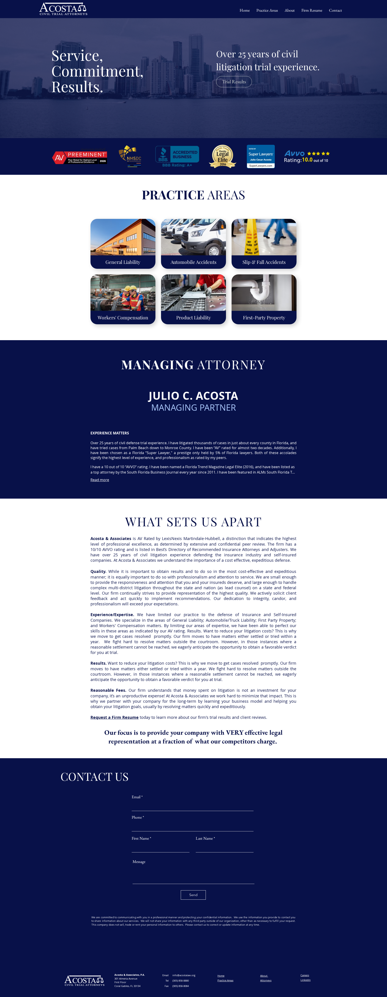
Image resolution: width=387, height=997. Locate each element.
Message (139, 862)
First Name (140, 838)
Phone (137, 817)
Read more (99, 479)
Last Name (204, 838)
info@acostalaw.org (183, 975)
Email (136, 797)
